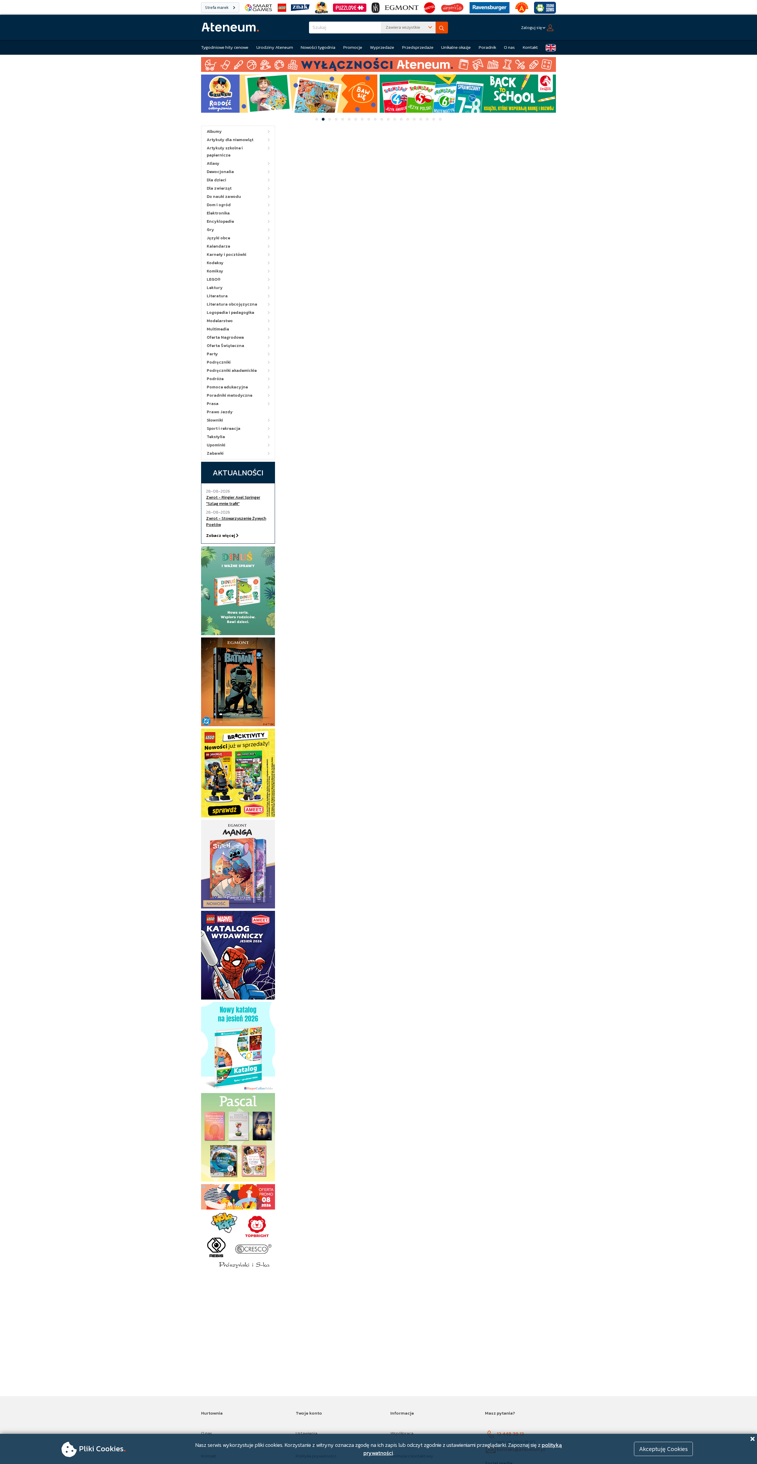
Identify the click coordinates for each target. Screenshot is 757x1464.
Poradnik (487, 47)
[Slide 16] (414, 119)
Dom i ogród (219, 205)
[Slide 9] (369, 119)
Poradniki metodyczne (229, 395)
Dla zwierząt (219, 188)
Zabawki (215, 453)
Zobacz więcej (221, 535)
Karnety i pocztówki (226, 254)
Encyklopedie (220, 221)
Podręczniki (219, 362)
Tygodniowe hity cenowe (224, 47)
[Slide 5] (342, 119)
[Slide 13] (395, 119)
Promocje (352, 47)
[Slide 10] (375, 119)
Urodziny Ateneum (274, 47)
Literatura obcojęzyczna (232, 304)
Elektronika (218, 213)
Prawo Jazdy (220, 412)
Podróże (215, 379)
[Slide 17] (421, 119)
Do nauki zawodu (224, 196)
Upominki (216, 445)
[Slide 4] (336, 119)
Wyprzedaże (382, 47)
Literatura (217, 296)
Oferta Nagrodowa (225, 337)
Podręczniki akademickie (232, 370)
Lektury (215, 288)
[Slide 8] (362, 119)
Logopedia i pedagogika (230, 312)
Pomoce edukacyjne (227, 387)
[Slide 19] (434, 119)
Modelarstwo (220, 321)
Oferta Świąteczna (225, 346)
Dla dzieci (216, 180)
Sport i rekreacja (223, 428)
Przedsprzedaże (418, 47)
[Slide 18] (427, 119)
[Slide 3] (329, 119)
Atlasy (213, 163)
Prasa (213, 404)
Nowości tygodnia (318, 47)
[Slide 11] (382, 119)
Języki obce (218, 238)
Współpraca (401, 1433)
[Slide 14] (401, 119)
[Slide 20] (440, 119)
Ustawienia (306, 1433)
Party (212, 354)
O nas (509, 47)
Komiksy (215, 271)
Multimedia (218, 329)
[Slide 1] (316, 119)
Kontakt (530, 47)
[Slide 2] (323, 119)
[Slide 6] (349, 119)
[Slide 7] (356, 119)
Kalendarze (218, 246)
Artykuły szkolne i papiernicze (225, 151)
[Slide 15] (408, 119)
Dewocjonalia (220, 172)
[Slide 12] (388, 119)
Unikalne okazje (456, 47)
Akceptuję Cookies (663, 1448)
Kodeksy (215, 263)
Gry (210, 230)
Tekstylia (216, 437)
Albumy (214, 131)
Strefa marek (217, 7)
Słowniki (215, 420)
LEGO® (214, 279)
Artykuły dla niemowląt (230, 140)
